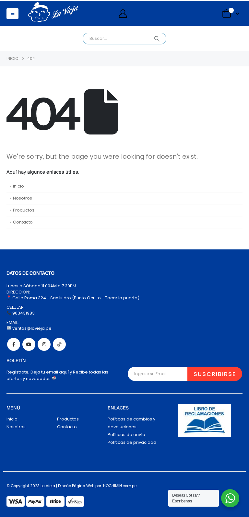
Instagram (44, 344)
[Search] (157, 38)
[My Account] (123, 13)
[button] (12, 13)
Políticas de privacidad (132, 442)
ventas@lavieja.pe (31, 328)
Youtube (28, 344)
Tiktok (59, 344)
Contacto (23, 222)
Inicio (18, 186)
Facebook (13, 344)
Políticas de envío (126, 434)
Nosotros (22, 198)
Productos (23, 210)
